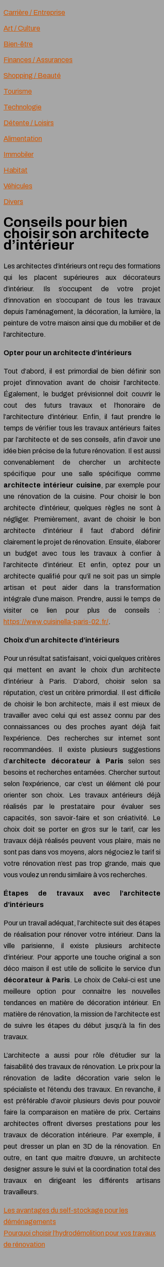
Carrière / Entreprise (34, 12)
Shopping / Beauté (32, 75)
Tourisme (17, 91)
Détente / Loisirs (28, 123)
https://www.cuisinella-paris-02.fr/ (55, 621)
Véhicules (17, 186)
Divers (13, 201)
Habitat (15, 170)
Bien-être (18, 44)
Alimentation (22, 138)
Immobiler (18, 154)
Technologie (22, 107)
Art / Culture (21, 28)
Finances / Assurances (38, 60)
